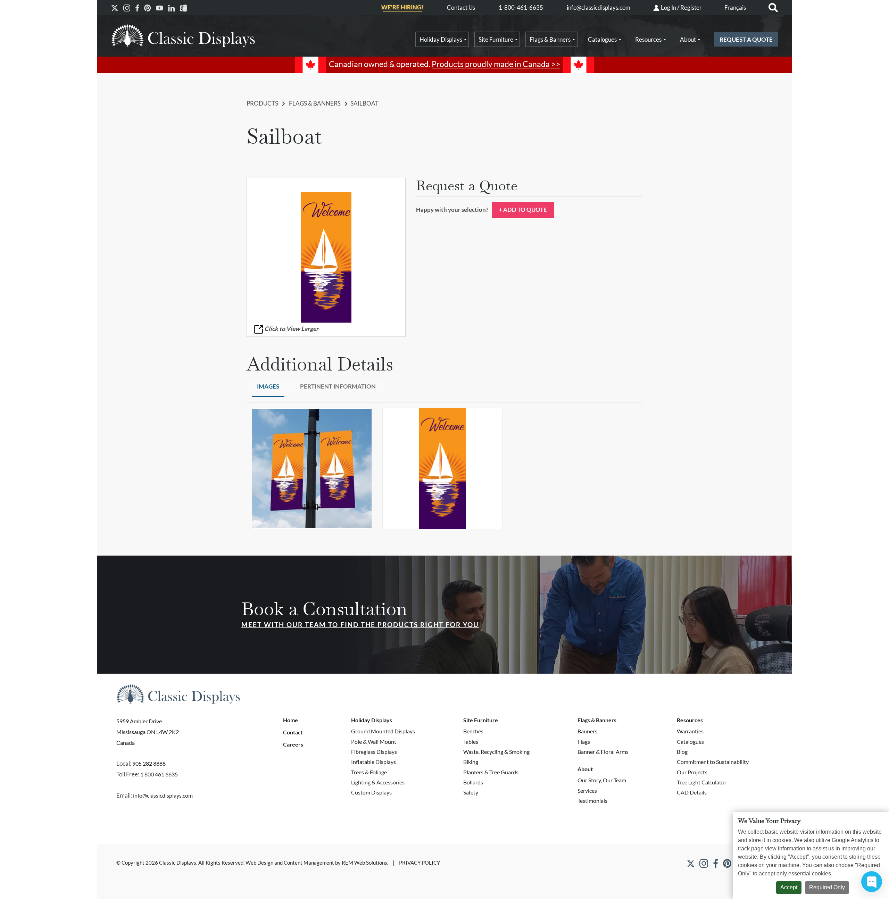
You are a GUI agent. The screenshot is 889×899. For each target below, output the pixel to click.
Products (262, 103)
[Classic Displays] (183, 35)
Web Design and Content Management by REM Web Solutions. (317, 863)
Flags (584, 741)
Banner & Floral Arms (603, 751)
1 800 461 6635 (159, 774)
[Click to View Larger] (326, 257)
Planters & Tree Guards (490, 772)
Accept (788, 887)
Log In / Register (681, 7)
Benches (473, 731)
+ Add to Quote (523, 209)
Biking (470, 761)
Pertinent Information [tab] (338, 386)
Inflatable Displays (373, 761)
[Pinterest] (147, 7)
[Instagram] (126, 7)
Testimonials (592, 800)
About (688, 39)
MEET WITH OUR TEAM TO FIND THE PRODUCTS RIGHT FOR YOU (360, 625)
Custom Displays (371, 792)
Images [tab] (268, 386)
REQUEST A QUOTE (746, 39)
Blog (682, 751)
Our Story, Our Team (602, 780)
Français (735, 7)
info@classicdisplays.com (598, 7)
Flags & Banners (550, 39)
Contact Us (461, 7)
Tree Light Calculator (701, 782)
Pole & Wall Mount (373, 741)
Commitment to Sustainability (713, 761)
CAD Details (692, 792)
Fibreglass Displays (374, 751)
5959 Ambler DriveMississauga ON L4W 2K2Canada (147, 732)
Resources (648, 39)
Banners (587, 731)
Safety (470, 792)
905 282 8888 (149, 763)
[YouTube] (159, 7)
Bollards (473, 782)
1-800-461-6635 (521, 7)
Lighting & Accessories (378, 782)
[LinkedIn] (171, 7)
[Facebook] (137, 7)
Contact (293, 732)
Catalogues (602, 39)
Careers (293, 744)
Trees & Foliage (369, 772)
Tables (470, 741)
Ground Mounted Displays (383, 731)
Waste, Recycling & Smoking (496, 751)
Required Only (827, 887)
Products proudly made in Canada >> (496, 64)
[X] (114, 7)
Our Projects (692, 772)
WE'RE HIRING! (402, 7)
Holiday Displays (440, 39)
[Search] (773, 8)
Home (290, 720)
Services (587, 790)
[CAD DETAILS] (183, 7)
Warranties (690, 731)
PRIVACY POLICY (419, 863)
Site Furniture (496, 39)
